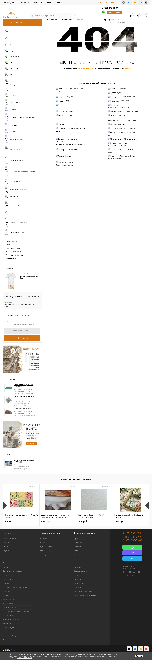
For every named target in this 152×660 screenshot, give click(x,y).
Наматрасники (129, 97)
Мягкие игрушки (130, 139)
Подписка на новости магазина (20, 316)
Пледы (67, 101)
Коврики (121, 124)
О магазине (24, 3)
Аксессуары (73, 149)
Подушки (70, 97)
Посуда (68, 156)
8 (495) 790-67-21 (110, 8)
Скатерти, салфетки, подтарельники (122, 120)
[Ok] (135, 2)
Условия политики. (24, 658)
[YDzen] (123, 2)
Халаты (69, 105)
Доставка (59, 3)
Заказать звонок (114, 13)
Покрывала (125, 101)
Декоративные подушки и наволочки (70, 144)
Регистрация (110, 2)
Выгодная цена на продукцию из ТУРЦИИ (24, 461)
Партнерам (37, 3)
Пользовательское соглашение (85, 595)
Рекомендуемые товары (14, 255)
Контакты (77, 559)
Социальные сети (80, 571)
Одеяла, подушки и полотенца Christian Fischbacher (21, 297)
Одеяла (120, 93)
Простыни (124, 89)
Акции (8, 454)
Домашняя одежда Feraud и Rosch (29, 277)
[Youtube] (140, 2)
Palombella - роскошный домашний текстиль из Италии (20, 305)
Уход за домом (129, 128)
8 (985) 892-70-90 (132, 540)
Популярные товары (13, 248)
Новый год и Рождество (122, 157)
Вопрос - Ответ (79, 583)
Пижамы (69, 111)
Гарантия (77, 587)
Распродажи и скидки (13, 251)
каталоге (127, 69)
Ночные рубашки (131, 111)
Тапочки (69, 115)
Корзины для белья (122, 133)
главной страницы (86, 69)
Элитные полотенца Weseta (23, 408)
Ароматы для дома (70, 129)
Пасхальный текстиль (64, 165)
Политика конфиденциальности (85, 591)
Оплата (49, 3)
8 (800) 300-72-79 (111, 19)
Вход (101, 2)
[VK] (129, 2)
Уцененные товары (12, 258)
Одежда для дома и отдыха (118, 107)
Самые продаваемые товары (76, 479)
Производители (9, 3)
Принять (139, 656)
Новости (9, 268)
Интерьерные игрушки (117, 145)
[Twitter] (146, 2)
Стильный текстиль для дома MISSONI (24, 397)
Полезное (77, 579)
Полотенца (72, 124)
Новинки (9, 245)
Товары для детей (121, 150)
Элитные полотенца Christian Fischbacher (23, 386)
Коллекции (10, 379)
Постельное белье (69, 90)
